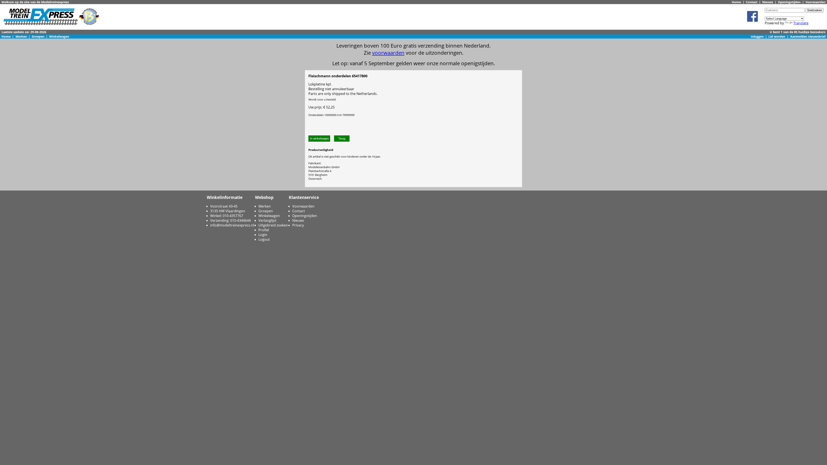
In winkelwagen (319, 138)
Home (736, 2)
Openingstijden (789, 2)
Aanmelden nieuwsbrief (807, 36)
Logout (264, 239)
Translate (800, 23)
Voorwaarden (815, 2)
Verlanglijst (267, 220)
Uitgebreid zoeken (273, 225)
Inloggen (757, 36)
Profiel (263, 230)
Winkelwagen (59, 36)
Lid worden (776, 36)
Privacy (298, 225)
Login (262, 234)
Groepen (38, 36)
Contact (751, 2)
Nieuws (767, 2)
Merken (21, 36)
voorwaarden (388, 52)
